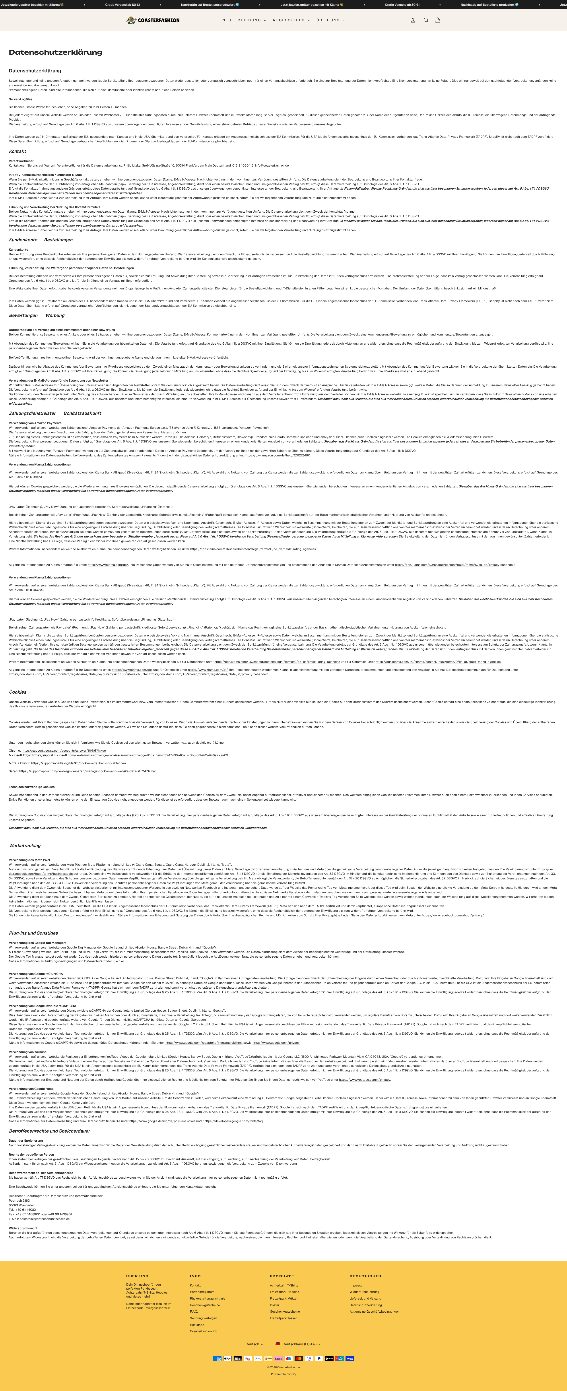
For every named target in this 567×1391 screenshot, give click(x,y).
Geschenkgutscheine (205, 1305)
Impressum (357, 1285)
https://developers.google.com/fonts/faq (233, 1121)
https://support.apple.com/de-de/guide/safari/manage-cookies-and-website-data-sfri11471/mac (88, 771)
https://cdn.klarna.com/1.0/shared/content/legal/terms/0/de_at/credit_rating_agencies (438, 662)
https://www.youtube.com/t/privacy (364, 1080)
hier (121, 961)
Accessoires (289, 20)
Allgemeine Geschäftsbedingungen (375, 1311)
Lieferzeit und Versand (365, 1298)
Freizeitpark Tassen (283, 1318)
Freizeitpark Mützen (284, 1298)
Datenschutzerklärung (366, 1305)
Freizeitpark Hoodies (284, 1292)
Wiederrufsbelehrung (364, 1292)
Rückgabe (197, 1325)
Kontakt (195, 1285)
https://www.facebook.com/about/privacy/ (453, 915)
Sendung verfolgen (203, 1318)
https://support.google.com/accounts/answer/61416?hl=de (64, 751)
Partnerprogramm (202, 1292)
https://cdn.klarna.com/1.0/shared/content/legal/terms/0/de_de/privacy (447, 565)
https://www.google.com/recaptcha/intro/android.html (204, 1043)
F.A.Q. (194, 1311)
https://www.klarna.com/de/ (108, 565)
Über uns (329, 20)
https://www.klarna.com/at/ (208, 670)
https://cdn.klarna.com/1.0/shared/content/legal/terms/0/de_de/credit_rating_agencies (253, 549)
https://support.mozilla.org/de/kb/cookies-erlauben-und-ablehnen (78, 763)
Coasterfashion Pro (203, 1331)
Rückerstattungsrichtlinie (207, 1298)
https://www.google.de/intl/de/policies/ (157, 1121)
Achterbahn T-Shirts (284, 1285)
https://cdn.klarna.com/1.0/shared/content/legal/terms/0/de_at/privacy (200, 674)
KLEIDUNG (250, 20)
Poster (274, 1305)
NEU (227, 20)
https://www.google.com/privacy (276, 1043)
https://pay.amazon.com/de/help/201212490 (277, 455)
